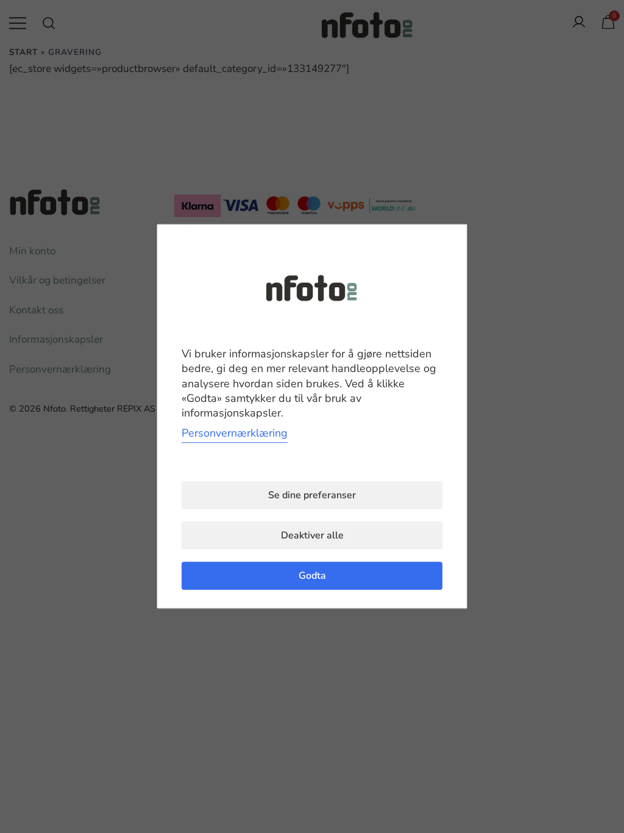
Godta (312, 576)
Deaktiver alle (312, 536)
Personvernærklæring (235, 433)
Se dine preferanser (312, 495)
